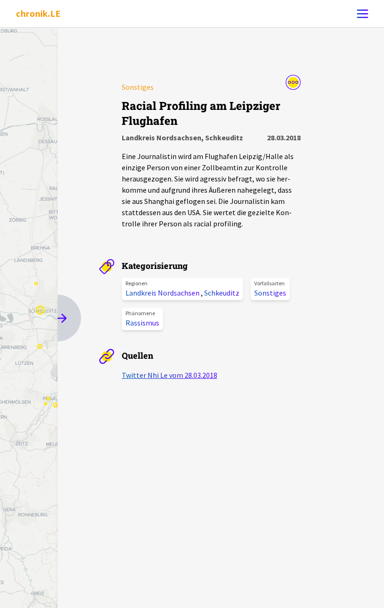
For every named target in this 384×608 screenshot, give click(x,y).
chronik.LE (38, 13)
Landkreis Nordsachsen (163, 292)
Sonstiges (270, 292)
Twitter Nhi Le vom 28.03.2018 (169, 375)
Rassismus (142, 322)
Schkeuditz (221, 292)
